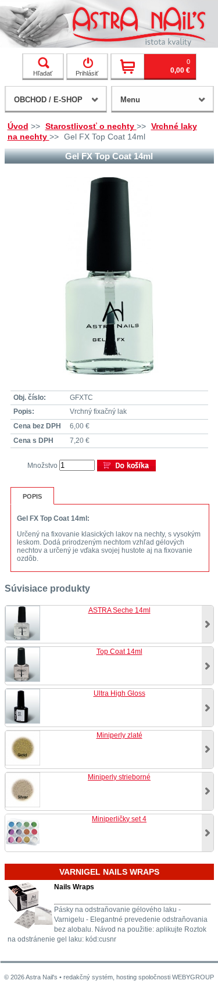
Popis (32, 496)
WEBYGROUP (193, 977)
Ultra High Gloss (119, 693)
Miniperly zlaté (119, 735)
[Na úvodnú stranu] (109, 24)
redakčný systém (88, 977)
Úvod (18, 126)
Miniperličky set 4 (119, 819)
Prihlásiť (87, 73)
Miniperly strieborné (119, 777)
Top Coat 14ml (119, 651)
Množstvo (42, 465)
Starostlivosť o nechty (91, 126)
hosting (126, 977)
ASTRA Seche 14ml (119, 610)
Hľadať (42, 73)
